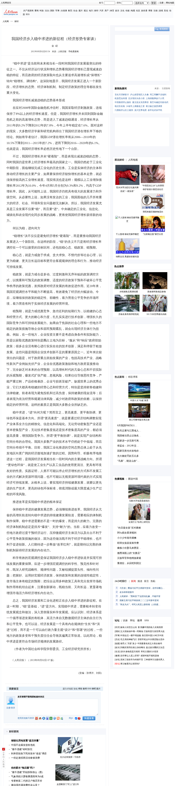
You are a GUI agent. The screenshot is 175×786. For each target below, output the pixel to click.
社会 (75, 10)
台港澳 (64, 10)
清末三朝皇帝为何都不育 (131, 659)
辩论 (132, 620)
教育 (70, 10)
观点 (86, 10)
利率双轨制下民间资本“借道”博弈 (29, 753)
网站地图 (170, 3)
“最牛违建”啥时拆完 (21, 749)
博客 (150, 10)
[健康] (117, 655)
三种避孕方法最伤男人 (154, 659)
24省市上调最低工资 (135, 106)
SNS (89, 688)
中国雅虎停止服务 (123, 102)
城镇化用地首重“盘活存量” (25, 740)
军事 (57, 10)
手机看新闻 (73, 51)
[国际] (117, 631)
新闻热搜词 (121, 88)
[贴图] (117, 643)
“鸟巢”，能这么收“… (128, 461)
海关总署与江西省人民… (130, 430)
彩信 (166, 10)
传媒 (127, 10)
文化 (122, 10)
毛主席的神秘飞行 (128, 639)
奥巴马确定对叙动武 (159, 102)
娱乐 (117, 10)
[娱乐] (117, 647)
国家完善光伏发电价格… (130, 451)
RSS (28, 14)
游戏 (161, 10)
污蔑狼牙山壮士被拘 (124, 110)
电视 (133, 10)
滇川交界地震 (140, 110)
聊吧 (94, 688)
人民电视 (133, 160)
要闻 (37, 10)
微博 (85, 688)
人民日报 (62, 51)
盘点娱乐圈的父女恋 (155, 647)
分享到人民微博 (4, 759)
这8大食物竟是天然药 (130, 651)
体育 (112, 10)
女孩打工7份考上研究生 (139, 522)
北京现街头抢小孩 (136, 98)
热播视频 (119, 479)
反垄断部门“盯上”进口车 (68, 784)
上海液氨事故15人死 (155, 98)
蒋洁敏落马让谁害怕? (130, 663)
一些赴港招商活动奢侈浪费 (25, 758)
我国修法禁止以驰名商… (130, 435)
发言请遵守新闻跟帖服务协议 (31, 697)
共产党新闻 (28, 10)
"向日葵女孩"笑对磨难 (129, 528)
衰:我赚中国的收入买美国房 (150, 627)
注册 (161, 3)
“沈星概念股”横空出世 (153, 234)
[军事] (117, 635)
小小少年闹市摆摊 (126, 538)
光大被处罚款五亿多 (128, 456)
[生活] (117, 651)
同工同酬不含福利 (158, 94)
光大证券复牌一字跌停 (70, 757)
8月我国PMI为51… (127, 425)
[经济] (117, 627)
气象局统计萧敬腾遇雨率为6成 (27, 776)
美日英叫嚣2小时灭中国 (152, 635)
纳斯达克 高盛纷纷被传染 (127, 256)
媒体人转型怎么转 (128, 627)
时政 (42, 10)
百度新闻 (166, 88)
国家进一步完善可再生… (130, 440)
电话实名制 (120, 106)
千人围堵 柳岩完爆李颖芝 (127, 234)
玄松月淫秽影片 (122, 94)
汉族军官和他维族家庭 (129, 558)
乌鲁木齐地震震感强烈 (139, 501)
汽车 (101, 10)
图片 (81, 10)
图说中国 (133, 479)
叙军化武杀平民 (155, 110)
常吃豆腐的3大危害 (149, 651)
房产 (107, 10)
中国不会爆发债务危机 (23, 745)
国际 (52, 10)
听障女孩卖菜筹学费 (128, 543)
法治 (47, 10)
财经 (96, 10)
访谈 (155, 10)
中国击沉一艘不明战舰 (130, 635)
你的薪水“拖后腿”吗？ (23, 767)
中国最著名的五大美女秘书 (149, 643)
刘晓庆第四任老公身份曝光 (132, 647)
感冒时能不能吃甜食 (150, 655)
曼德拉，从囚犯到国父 (129, 563)
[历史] (117, 639)
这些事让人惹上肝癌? (130, 655)
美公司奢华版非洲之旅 (139, 420)
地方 (91, 10)
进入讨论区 (68, 688)
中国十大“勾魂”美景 (139, 400)
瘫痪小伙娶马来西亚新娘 (130, 548)
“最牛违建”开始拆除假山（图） (27, 772)
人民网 (6, 21)
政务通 (144, 10)
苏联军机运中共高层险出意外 (151, 639)
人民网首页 (6, 3)
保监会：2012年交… (128, 445)
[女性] (117, 659)
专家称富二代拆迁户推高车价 (26, 780)
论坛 (75, 688)
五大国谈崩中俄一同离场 (131, 631)
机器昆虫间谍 (121, 98)
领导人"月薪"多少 (128, 643)
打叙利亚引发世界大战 (154, 631)
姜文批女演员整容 (140, 102)
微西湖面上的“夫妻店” (129, 553)
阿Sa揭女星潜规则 (126, 532)
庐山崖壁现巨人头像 (139, 94)
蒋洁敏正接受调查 (154, 106)
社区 (138, 10)
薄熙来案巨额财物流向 (153, 212)
